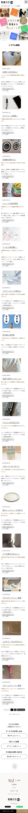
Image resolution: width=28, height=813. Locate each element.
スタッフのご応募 (23, 811)
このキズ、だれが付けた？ (12, 641)
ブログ (14, 788)
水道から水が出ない (10, 72)
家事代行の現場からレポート (9, 6)
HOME (2, 6)
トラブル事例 (5, 90)
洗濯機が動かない (9, 159)
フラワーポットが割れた (11, 291)
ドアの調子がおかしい (11, 554)
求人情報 (17, 780)
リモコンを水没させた (11, 422)
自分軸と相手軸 (8, 335)
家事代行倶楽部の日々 (8, 89)
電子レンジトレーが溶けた (12, 510)
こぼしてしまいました (10, 466)
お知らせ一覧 (14, 791)
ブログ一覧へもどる (14, 714)
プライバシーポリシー (14, 794)
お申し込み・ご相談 (9, 811)
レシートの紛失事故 (10, 203)
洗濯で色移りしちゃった (11, 378)
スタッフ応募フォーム (15, 746)
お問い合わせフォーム (15, 756)
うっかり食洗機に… (10, 247)
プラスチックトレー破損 (11, 597)
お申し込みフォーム (14, 736)
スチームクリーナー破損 (11, 685)
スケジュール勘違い (10, 115)
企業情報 (14, 784)
